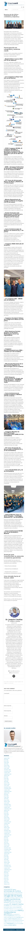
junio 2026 (6, 761)
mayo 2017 (6, 879)
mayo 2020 (6, 858)
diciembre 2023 (7, 804)
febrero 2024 (7, 801)
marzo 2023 (6, 817)
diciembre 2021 (7, 830)
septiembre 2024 (7, 791)
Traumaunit (10, 923)
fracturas (11, 908)
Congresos (11, 902)
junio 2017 (6, 878)
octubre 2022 (7, 823)
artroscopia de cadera (10, 889)
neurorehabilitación (16, 914)
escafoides (6, 905)
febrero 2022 (7, 827)
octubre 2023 (7, 807)
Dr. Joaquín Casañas (17, 681)
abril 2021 (6, 842)
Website (6, 715)
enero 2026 (6, 768)
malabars (21, 929)
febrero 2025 (7, 784)
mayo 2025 (6, 780)
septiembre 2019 (7, 869)
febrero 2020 (7, 862)
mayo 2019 (6, 875)
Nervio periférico (10, 913)
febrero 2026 (7, 766)
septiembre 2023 (7, 808)
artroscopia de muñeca (12, 891)
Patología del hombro (12, 917)
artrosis (5, 892)
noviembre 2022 (7, 821)
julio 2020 (6, 855)
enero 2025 (6, 785)
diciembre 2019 (7, 865)
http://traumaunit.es (14, 672)
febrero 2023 (7, 819)
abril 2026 (6, 764)
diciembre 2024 (7, 787)
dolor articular (16, 902)
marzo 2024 (6, 800)
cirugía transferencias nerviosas (12, 900)
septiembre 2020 (7, 852)
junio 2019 (6, 874)
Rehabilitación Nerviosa (19, 920)
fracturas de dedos (16, 908)
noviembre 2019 (7, 866)
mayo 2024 (6, 797)
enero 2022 (6, 829)
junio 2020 (6, 856)
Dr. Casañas (7, 929)
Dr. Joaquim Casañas (16, 904)
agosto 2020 (6, 853)
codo (12, 901)
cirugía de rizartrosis (19, 897)
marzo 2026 (6, 765)
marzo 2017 (6, 882)
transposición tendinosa (11, 921)
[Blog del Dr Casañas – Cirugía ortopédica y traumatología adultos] (14, 7)
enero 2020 (6, 863)
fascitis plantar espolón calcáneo (10, 907)
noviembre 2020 (7, 849)
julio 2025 (6, 777)
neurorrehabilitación (9, 915)
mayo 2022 (6, 826)
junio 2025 (6, 778)
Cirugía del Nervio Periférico (9, 897)
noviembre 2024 (7, 788)
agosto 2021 (6, 836)
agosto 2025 (6, 775)
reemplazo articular (11, 920)
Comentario (6, 693)
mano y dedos (14, 910)
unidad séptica (12, 925)
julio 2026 (6, 759)
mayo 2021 (6, 840)
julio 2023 (6, 811)
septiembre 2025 (7, 774)
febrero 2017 (7, 884)
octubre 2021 (7, 833)
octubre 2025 (7, 772)
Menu (6, 9)
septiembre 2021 (7, 835)
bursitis (20, 892)
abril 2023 (6, 816)
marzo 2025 (6, 782)
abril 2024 (6, 798)
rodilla (5, 921)
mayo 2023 (6, 814)
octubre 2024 (7, 790)
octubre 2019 (7, 868)
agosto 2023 (6, 810)
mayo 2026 (6, 762)
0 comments (10, 683)
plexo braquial (12, 919)
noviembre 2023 (7, 806)
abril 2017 (6, 881)
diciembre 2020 (7, 848)
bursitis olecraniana (9, 894)
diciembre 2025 (7, 769)
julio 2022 (6, 824)
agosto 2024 (6, 793)
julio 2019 (6, 872)
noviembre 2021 (7, 832)
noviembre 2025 (7, 771)
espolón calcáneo (13, 905)
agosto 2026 (6, 758)
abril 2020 (6, 859)
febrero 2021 (7, 845)
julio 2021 (6, 837)
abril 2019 (6, 876)
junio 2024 (6, 795)
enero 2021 (6, 846)
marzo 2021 (6, 843)
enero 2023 (6, 820)
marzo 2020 (6, 861)
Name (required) (7, 705)
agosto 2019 (6, 871)
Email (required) (7, 710)
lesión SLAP (8, 910)
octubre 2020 (7, 850)
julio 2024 (6, 794)
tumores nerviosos (17, 923)
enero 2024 (6, 803)
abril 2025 (6, 781)
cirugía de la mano (13, 895)
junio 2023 (6, 813)
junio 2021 (6, 839)
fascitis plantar (19, 905)
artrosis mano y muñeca (13, 892)
